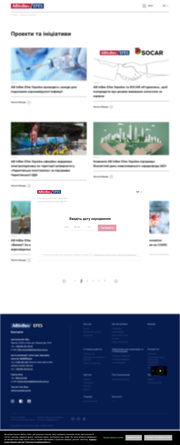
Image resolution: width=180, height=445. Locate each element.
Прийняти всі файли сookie (158, 438)
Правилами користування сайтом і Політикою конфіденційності (115, 255)
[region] (90, 438)
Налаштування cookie (113, 438)
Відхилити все (133, 438)
